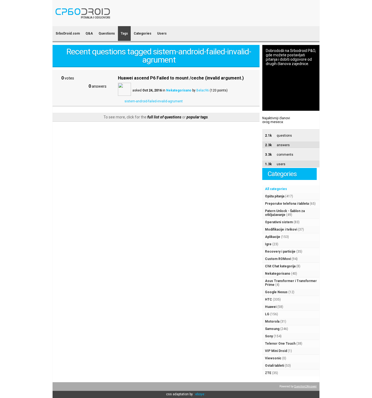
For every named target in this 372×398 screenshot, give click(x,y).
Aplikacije (272, 237)
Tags (124, 33)
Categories (142, 33)
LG (267, 314)
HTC (268, 299)
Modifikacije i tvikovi (281, 229)
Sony (269, 336)
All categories (276, 189)
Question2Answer (305, 386)
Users (162, 33)
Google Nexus (276, 292)
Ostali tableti (274, 366)
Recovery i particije (280, 251)
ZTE (268, 373)
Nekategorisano (277, 273)
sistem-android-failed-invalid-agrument (153, 101)
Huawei (270, 307)
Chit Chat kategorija (280, 266)
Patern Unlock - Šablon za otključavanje (285, 213)
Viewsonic (273, 358)
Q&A (89, 33)
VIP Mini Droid (276, 351)
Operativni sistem (279, 222)
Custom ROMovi (278, 259)
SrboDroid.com (68, 33)
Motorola (272, 321)
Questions (107, 33)
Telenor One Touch (280, 343)
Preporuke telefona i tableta (287, 204)
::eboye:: (200, 394)
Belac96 (202, 90)
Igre (268, 244)
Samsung (272, 329)
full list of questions (164, 117)
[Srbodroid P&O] (114, 22)
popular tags (197, 117)
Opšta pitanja (274, 196)
